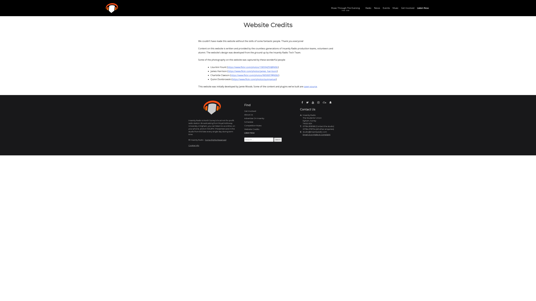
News (377, 8)
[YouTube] (312, 102)
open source (310, 86)
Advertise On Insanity (254, 118)
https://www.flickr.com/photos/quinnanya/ (254, 79)
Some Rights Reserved (215, 140)
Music (395, 8)
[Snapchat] (330, 102)
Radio (368, 8)
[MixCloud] (324, 102)
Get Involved (407, 8)
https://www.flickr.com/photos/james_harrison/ (252, 71)
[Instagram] (318, 102)
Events (386, 8)
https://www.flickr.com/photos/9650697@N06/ (255, 75)
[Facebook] (302, 102)
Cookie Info (193, 145)
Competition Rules (252, 125)
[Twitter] (307, 102)
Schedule (248, 122)
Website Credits (251, 129)
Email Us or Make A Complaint (316, 134)
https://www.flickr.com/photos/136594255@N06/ (253, 67)
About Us (248, 115)
